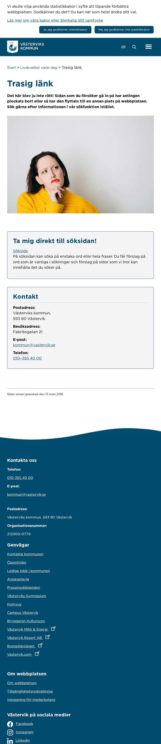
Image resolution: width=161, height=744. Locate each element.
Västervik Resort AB (47, 637)
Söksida (20, 250)
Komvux (14, 604)
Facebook (24, 724)
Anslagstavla (18, 579)
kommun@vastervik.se (34, 345)
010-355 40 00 (20, 478)
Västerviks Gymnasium (26, 596)
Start (11, 67)
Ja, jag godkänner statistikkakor (65, 29)
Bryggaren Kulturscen (26, 621)
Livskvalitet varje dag (38, 67)
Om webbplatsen (22, 683)
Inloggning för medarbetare (31, 700)
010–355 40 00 (27, 358)
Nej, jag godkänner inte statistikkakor (124, 29)
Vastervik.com (41, 654)
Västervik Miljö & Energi (49, 629)
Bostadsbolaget (43, 646)
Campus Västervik (22, 613)
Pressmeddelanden (23, 587)
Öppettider (16, 562)
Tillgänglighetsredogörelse (30, 691)
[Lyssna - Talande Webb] (124, 47)
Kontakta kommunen (25, 554)
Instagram (25, 732)
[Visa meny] (148, 47)
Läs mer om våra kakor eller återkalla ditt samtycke (55, 20)
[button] (135, 47)
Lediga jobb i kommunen (28, 571)
